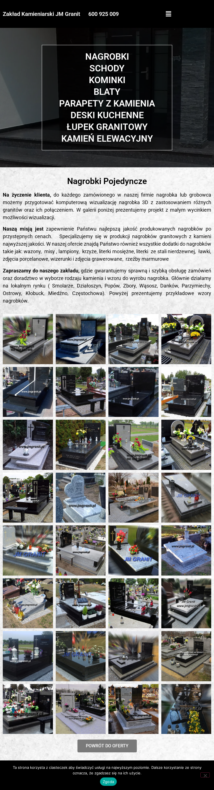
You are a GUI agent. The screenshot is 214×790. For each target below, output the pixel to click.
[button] (168, 14)
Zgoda (108, 781)
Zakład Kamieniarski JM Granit (41, 14)
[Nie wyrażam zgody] (205, 774)
